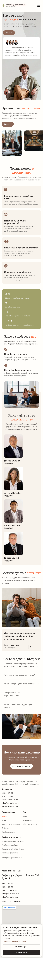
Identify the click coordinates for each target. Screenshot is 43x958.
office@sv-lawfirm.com (10, 803)
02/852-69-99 (7, 793)
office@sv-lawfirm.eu (10, 806)
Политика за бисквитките (14, 941)
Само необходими (21, 947)
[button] (38, 5)
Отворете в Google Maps (12, 901)
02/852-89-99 (7, 796)
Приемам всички (22, 953)
